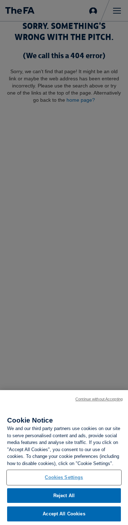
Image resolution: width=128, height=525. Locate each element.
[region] (64, 457)
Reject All (64, 495)
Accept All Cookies (64, 513)
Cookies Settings (64, 477)
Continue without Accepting (99, 399)
